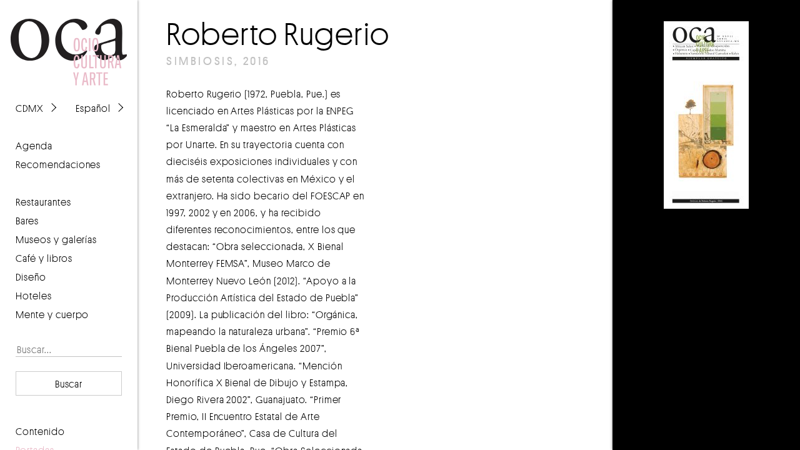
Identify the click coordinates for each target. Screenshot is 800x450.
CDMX (30, 108)
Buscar (69, 384)
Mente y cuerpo (52, 314)
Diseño (31, 277)
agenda (34, 145)
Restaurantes (43, 202)
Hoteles (34, 295)
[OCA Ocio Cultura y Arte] (69, 40)
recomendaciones (58, 164)
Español (93, 108)
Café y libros (44, 258)
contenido (40, 431)
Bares (27, 220)
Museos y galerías (56, 239)
